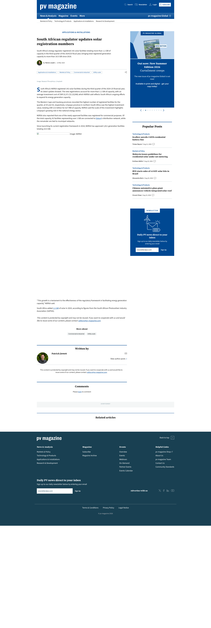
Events (73, 16)
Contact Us (160, 463)
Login (155, 4)
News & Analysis (48, 16)
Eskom (98, 118)
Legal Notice (123, 507)
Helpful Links (162, 447)
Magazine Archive (89, 455)
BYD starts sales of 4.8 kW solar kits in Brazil (150, 172)
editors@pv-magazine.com (89, 320)
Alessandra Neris (137, 178)
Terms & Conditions (90, 507)
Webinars (123, 459)
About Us (159, 455)
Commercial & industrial (82, 72)
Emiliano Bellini (137, 161)
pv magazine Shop (163, 452)
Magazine (63, 16)
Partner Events (125, 467)
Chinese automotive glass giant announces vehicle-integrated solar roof (152, 189)
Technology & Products (62, 21)
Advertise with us (139, 490)
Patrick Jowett (50, 63)
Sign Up (163, 250)
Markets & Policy (46, 21)
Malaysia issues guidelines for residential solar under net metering (150, 155)
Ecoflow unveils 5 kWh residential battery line (148, 138)
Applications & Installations (84, 21)
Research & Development (105, 21)
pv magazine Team (163, 459)
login (80, 392)
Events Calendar (126, 470)
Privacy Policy (108, 507)
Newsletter (143, 4)
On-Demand (124, 463)
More (82, 16)
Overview (123, 451)
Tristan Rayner (137, 144)
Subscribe (86, 451)
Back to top (164, 437)
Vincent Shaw (136, 195)
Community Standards (165, 467)
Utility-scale (97, 72)
